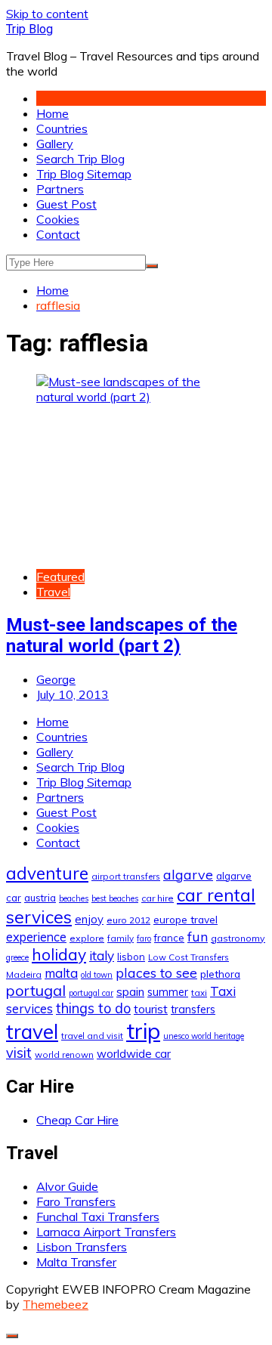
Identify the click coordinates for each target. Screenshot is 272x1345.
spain (130, 991)
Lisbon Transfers (81, 1246)
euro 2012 (128, 920)
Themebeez (55, 1304)
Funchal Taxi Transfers (97, 1216)
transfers (193, 1009)
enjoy (89, 919)
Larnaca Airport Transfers (106, 1231)
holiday (59, 954)
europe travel (185, 919)
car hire (157, 898)
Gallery (54, 143)
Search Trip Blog (80, 158)
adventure (47, 873)
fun (197, 936)
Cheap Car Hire (77, 1119)
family (120, 938)
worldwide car (134, 1054)
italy (101, 955)
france (169, 938)
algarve (188, 874)
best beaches (114, 898)
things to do (93, 1008)
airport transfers (125, 876)
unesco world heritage (203, 1036)
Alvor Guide (67, 1186)
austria (40, 898)
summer (167, 992)
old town (97, 974)
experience (36, 937)
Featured (60, 576)
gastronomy (238, 938)
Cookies (57, 219)
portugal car (91, 993)
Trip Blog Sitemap (83, 173)
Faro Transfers (76, 1201)
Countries (62, 128)
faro (144, 938)
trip (143, 1030)
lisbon (131, 957)
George (56, 679)
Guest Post (66, 204)
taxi (199, 992)
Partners (60, 188)
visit (19, 1053)
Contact (58, 234)
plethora (220, 973)
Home (52, 113)
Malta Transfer (76, 1261)
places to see (156, 972)
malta (61, 973)
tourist (151, 1008)
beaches (73, 898)
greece (17, 957)
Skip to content (47, 13)
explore (87, 938)
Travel (53, 591)
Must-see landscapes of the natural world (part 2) (121, 635)
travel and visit (92, 1035)
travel (32, 1031)
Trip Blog (29, 29)
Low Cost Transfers (188, 957)
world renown (64, 1054)
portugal (36, 990)
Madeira (24, 974)
